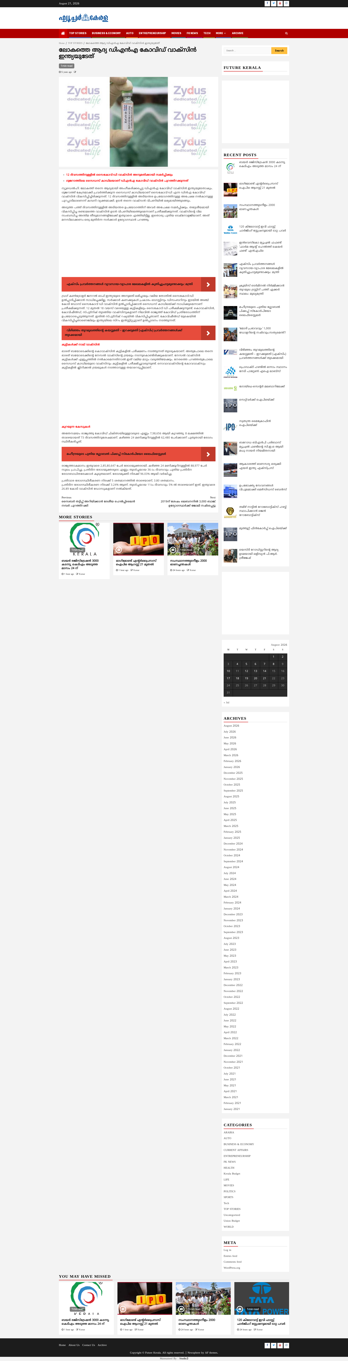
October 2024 (232, 855)
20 (255, 678)
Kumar (82, 574)
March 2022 (231, 1038)
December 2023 (233, 914)
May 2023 (230, 956)
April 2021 (230, 1091)
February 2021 (232, 1103)
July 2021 (230, 1074)
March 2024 (231, 897)
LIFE (226, 1180)
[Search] (286, 33)
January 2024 (232, 909)
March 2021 (231, 1097)
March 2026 (231, 755)
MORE (219, 33)
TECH (206, 33)
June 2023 (230, 950)
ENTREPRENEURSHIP (152, 33)
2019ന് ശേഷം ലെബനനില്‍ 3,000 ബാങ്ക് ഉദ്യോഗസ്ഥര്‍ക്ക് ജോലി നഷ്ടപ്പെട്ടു (188, 502)
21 (264, 678)
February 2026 (232, 761)
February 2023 (232, 973)
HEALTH (229, 1168)
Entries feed (230, 1256)
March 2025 (231, 826)
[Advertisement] (139, 250)
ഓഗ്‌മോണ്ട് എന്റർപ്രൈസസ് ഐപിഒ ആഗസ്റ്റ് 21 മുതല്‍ (136, 563)
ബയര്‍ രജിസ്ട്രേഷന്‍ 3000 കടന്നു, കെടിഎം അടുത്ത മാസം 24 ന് (80, 564)
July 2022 (230, 1015)
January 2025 (232, 838)
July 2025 (230, 802)
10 (228, 671)
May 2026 (230, 743)
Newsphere (194, 1353)
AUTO (129, 33)
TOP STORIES (77, 33)
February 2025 (232, 832)
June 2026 (230, 737)
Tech (226, 1203)
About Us (74, 1345)
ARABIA (229, 1132)
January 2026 (232, 767)
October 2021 (232, 1068)
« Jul (226, 702)
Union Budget (232, 1221)
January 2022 (232, 1050)
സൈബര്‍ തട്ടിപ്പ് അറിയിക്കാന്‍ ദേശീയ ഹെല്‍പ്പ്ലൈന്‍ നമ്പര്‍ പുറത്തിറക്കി (98, 502)
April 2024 (230, 891)
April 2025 (230, 820)
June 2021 (230, 1079)
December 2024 (233, 844)
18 (237, 678)
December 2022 (233, 985)
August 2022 (231, 1009)
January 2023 (232, 979)
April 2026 (230, 749)
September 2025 (233, 791)
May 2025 (230, 814)
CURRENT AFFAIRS (236, 1150)
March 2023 (231, 967)
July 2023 (230, 944)
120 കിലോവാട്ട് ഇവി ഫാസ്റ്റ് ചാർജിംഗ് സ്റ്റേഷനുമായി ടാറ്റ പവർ (261, 1322)
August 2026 (231, 726)
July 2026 (230, 732)
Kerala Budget (232, 1174)
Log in (227, 1250)
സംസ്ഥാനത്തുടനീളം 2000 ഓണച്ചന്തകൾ (188, 563)
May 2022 (230, 1026)
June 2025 (230, 808)
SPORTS (228, 1197)
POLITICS (229, 1191)
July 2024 (230, 873)
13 (255, 671)
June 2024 (230, 879)
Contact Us (88, 1345)
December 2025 (233, 773)
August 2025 (231, 796)
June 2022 (230, 1020)
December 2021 (233, 1056)
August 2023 (231, 938)
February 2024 (232, 903)
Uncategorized (232, 1215)
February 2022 (232, 1044)
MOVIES (176, 33)
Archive (237, 33)
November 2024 (233, 850)
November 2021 (233, 1062)
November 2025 (233, 779)
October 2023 (232, 926)
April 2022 (230, 1032)
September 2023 (233, 932)
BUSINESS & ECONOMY (106, 33)
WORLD (229, 1227)
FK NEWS (192, 33)
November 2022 (233, 991)
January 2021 (232, 1109)
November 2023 (233, 920)
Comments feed (233, 1262)
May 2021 (230, 1085)
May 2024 (230, 885)
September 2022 (233, 1003)
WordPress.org (232, 1268)
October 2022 (232, 997)
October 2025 (232, 785)
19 (246, 678)
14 (264, 671)
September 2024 (233, 861)
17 (228, 678)
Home (62, 1345)
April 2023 (230, 962)
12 (246, 671)
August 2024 (231, 867)
